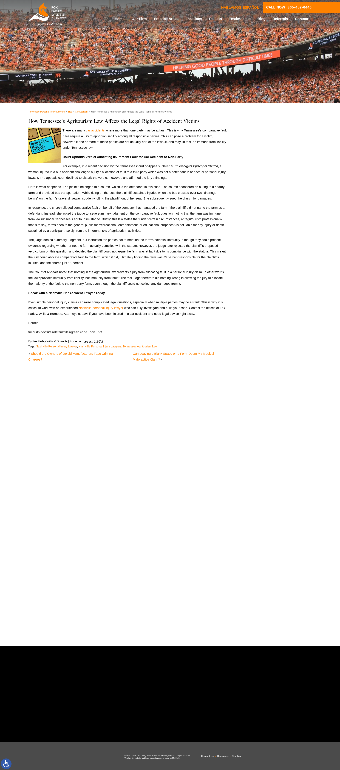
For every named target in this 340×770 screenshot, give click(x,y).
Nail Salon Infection (258, 463)
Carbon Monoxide (257, 349)
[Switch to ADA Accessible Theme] (6, 763)
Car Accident (81, 112)
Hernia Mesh (253, 429)
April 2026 (251, 278)
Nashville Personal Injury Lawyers (99, 346)
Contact (301, 19)
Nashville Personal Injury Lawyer (56, 346)
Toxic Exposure (255, 555)
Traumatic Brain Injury (259, 561)
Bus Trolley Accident (258, 331)
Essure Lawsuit (255, 400)
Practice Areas (166, 19)
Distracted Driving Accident (263, 372)
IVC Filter (251, 441)
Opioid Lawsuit (254, 481)
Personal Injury (255, 492)
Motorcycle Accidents (259, 458)
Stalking (250, 544)
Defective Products (257, 366)
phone (93, 726)
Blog (261, 19)
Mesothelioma (254, 452)
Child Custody (254, 412)
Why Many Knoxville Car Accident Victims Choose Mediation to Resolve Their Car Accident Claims (273, 160)
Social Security (254, 538)
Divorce (249, 377)
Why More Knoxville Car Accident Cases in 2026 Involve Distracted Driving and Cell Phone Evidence (277, 217)
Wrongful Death (255, 584)
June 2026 (251, 266)
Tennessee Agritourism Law (140, 346)
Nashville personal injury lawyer (101, 308)
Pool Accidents (254, 498)
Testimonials (240, 19)
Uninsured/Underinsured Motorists (268, 573)
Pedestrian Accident (258, 486)
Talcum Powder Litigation (262, 550)
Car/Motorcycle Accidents (262, 343)
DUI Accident (253, 395)
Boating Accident (256, 326)
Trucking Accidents (257, 567)
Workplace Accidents (259, 578)
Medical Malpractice (258, 446)
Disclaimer (223, 756)
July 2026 (251, 261)
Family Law (252, 406)
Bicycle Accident (255, 320)
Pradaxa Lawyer (255, 504)
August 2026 (253, 255)
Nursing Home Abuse (259, 475)
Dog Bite (250, 383)
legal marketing (151, 758)
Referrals (280, 19)
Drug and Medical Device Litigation (269, 389)
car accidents (95, 130)
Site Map (237, 756)
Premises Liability (256, 509)
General (250, 423)
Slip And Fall (253, 532)
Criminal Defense (256, 354)
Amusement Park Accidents (263, 314)
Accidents (251, 309)
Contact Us (207, 756)
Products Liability (256, 521)
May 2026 (251, 272)
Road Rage (252, 527)
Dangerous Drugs (256, 360)
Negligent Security (257, 469)
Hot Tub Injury (254, 435)
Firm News (252, 418)
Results (215, 19)
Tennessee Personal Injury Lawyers (46, 112)
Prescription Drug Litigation (263, 515)
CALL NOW (289, 7)
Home (119, 19)
